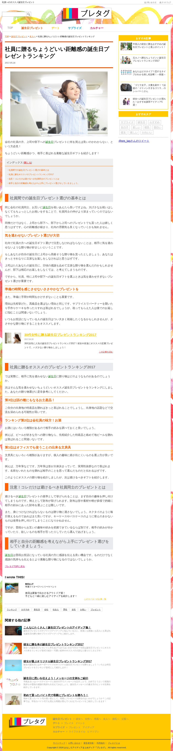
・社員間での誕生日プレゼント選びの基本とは (28, 170)
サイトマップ (59, 743)
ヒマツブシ (93, 731)
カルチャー (97, 28)
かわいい (147, 132)
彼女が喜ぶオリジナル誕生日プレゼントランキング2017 (57, 661)
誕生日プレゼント (32, 28)
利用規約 (101, 743)
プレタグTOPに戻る (15, 566)
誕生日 (49, 141)
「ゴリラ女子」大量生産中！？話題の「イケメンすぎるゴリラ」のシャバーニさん (149, 88)
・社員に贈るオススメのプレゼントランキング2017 (30, 174)
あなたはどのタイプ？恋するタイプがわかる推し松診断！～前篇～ (149, 73)
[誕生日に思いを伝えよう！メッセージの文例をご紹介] (13, 678)
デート (56, 28)
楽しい (136, 127)
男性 (65, 609)
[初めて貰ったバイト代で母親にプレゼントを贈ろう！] (13, 695)
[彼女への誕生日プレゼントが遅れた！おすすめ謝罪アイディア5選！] (126, 98)
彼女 (123, 132)
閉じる (27, 162)
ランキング (12, 609)
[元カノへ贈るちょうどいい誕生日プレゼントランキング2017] (126, 57)
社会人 (56, 609)
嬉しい (134, 132)
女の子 (124, 127)
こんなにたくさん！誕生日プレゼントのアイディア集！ (57, 627)
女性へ (88, 719)
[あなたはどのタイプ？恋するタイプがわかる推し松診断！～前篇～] (126, 71)
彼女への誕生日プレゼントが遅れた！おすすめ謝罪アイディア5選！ (149, 102)
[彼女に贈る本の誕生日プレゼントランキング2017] (13, 644)
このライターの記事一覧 (95, 599)
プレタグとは (114, 743)
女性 (74, 609)
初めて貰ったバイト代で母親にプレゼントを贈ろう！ (55, 695)
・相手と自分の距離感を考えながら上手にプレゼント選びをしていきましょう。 (43, 183)
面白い (157, 127)
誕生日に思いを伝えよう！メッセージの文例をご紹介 (55, 678)
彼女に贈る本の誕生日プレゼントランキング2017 (53, 644)
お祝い (83, 609)
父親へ (125, 719)
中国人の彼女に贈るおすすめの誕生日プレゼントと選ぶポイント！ (149, 45)
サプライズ (75, 28)
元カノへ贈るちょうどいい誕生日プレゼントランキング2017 (149, 59)
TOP (10, 27)
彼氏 (147, 127)
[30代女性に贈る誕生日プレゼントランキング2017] (13, 334)
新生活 (37, 609)
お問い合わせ (74, 743)
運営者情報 (88, 743)
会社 (46, 609)
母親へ (97, 719)
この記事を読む (106, 352)
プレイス (68, 723)
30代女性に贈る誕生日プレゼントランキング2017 (60, 335)
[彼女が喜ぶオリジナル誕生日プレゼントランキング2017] (13, 661)
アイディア (88, 727)
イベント (80, 723)
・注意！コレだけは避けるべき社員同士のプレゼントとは (33, 179)
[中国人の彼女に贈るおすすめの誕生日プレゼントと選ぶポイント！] (126, 44)
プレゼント (96, 609)
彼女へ (79, 719)
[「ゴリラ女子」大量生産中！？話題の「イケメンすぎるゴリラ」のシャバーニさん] (126, 85)
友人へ (33, 36)
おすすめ (25, 609)
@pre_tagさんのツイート (134, 140)
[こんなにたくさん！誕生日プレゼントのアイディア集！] (13, 627)
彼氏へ (115, 719)
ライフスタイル (77, 731)
